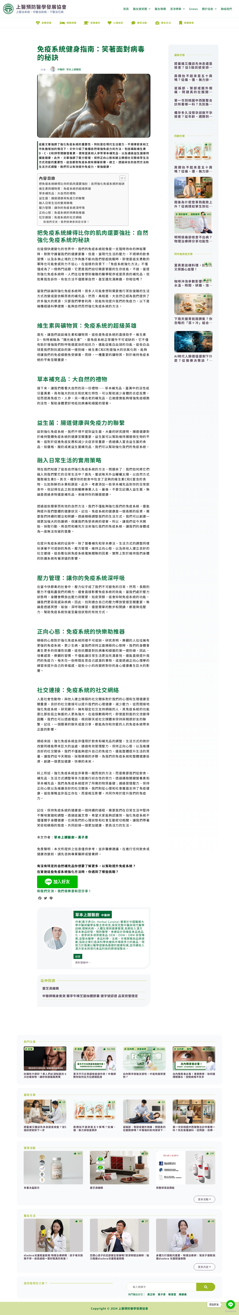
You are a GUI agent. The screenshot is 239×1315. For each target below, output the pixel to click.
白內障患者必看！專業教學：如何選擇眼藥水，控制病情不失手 (194, 1075)
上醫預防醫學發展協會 (41, 6)
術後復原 (141, 1049)
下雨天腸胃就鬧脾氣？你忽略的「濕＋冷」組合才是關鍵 (193, 322)
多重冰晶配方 (32, 1187)
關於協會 (207, 9)
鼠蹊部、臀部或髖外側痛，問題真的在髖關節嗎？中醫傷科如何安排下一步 (193, 90)
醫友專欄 (160, 9)
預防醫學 (183, 214)
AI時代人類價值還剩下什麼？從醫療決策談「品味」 (193, 360)
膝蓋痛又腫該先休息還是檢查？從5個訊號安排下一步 (193, 65)
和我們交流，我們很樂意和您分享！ (66, 221)
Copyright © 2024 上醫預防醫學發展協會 (119, 1308)
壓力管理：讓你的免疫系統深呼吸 (62, 207)
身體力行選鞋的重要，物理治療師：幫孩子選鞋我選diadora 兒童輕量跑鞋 (185, 1256)
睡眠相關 (71, 22)
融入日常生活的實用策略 (56, 203)
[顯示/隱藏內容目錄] (121, 178)
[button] (44, 69)
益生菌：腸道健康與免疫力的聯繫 (62, 198)
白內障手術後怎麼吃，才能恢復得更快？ (144, 1075)
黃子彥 (162, 1294)
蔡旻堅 (172, 1294)
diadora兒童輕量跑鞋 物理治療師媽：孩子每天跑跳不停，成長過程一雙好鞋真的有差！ (53, 1256)
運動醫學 (195, 214)
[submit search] (205, 1287)
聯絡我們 (226, 9)
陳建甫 (183, 1294)
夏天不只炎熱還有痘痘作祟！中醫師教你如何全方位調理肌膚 (94, 1075)
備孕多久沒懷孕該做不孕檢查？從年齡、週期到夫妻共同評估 (193, 114)
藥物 (189, 1049)
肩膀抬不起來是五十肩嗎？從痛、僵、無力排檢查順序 (193, 77)
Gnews (193, 9)
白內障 (130, 1049)
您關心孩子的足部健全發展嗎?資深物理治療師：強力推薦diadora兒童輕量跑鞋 (119, 1256)
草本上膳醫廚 (87, 914)
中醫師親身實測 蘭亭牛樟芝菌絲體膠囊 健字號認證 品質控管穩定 (90, 996)
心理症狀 (118, 22)
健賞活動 (142, 22)
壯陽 (30, 1049)
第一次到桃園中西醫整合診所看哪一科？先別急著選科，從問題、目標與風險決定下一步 (193, 102)
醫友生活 (166, 22)
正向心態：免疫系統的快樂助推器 (62, 212)
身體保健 (46, 22)
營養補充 (95, 22)
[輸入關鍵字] (161, 1287)
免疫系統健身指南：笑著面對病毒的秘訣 (91, 53)
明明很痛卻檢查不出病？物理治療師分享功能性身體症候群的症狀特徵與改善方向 (193, 243)
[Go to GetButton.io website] (230, 1311)
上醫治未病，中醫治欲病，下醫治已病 (40, 12)
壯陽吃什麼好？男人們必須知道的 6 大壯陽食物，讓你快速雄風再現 (45, 1075)
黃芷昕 (151, 1294)
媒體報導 (189, 22)
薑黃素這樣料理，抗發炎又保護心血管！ (193, 267)
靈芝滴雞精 (50, 988)
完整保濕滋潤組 (165, 1187)
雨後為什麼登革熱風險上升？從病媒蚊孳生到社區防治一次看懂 (193, 206)
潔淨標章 (175, 9)
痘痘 (80, 1049)
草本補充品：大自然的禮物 (57, 193)
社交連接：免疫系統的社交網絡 (60, 217)
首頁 (126, 9)
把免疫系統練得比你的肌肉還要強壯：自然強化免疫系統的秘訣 (82, 183)
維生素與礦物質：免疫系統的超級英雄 (65, 188)
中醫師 (105, 915)
